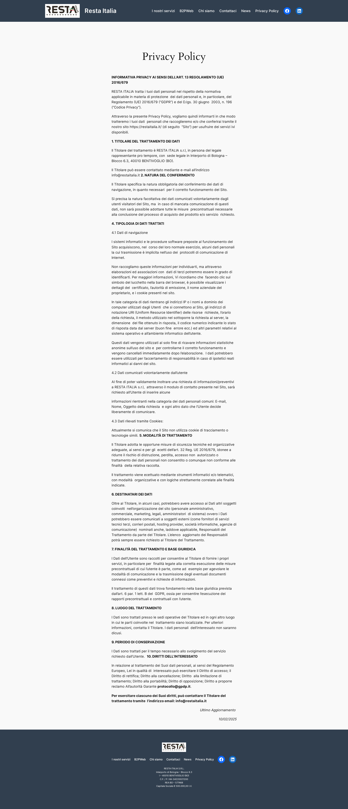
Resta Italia (100, 10)
